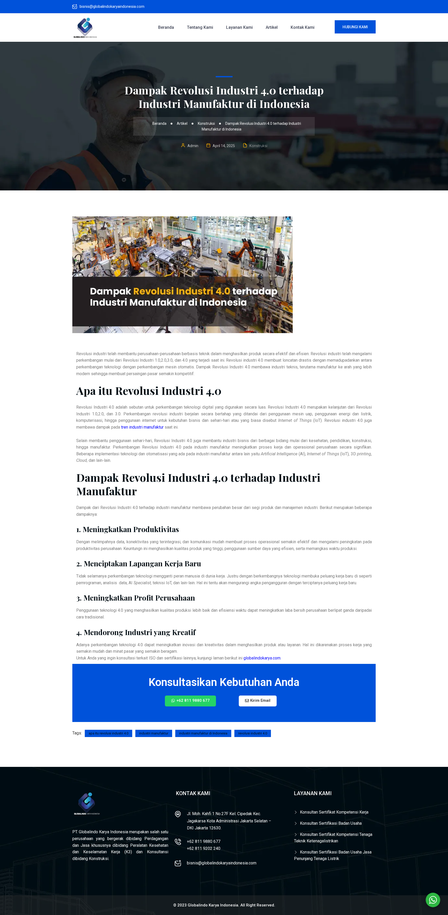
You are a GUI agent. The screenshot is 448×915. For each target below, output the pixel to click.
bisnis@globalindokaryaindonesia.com (112, 6)
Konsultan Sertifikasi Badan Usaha (331, 823)
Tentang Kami (200, 27)
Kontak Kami (302, 27)
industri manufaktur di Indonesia (203, 733)
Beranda (166, 27)
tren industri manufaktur (142, 427)
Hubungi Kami (355, 27)
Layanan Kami (239, 27)
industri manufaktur (153, 733)
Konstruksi (258, 146)
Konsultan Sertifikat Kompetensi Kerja (334, 812)
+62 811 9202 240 (203, 848)
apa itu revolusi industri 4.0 (108, 733)
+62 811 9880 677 (203, 841)
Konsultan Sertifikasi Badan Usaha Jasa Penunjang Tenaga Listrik (333, 855)
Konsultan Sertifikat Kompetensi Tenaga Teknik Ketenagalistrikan (333, 838)
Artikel (272, 27)
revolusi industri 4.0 (252, 733)
